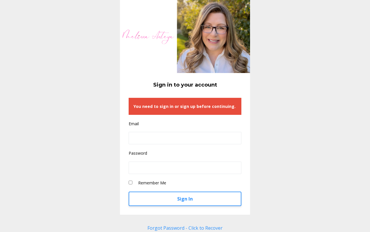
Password (138, 153)
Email (134, 123)
